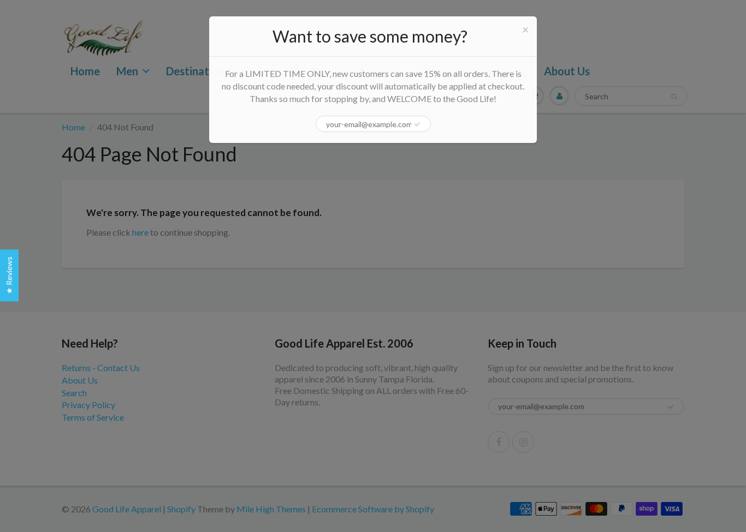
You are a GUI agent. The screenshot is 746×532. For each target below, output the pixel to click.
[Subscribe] (417, 124)
